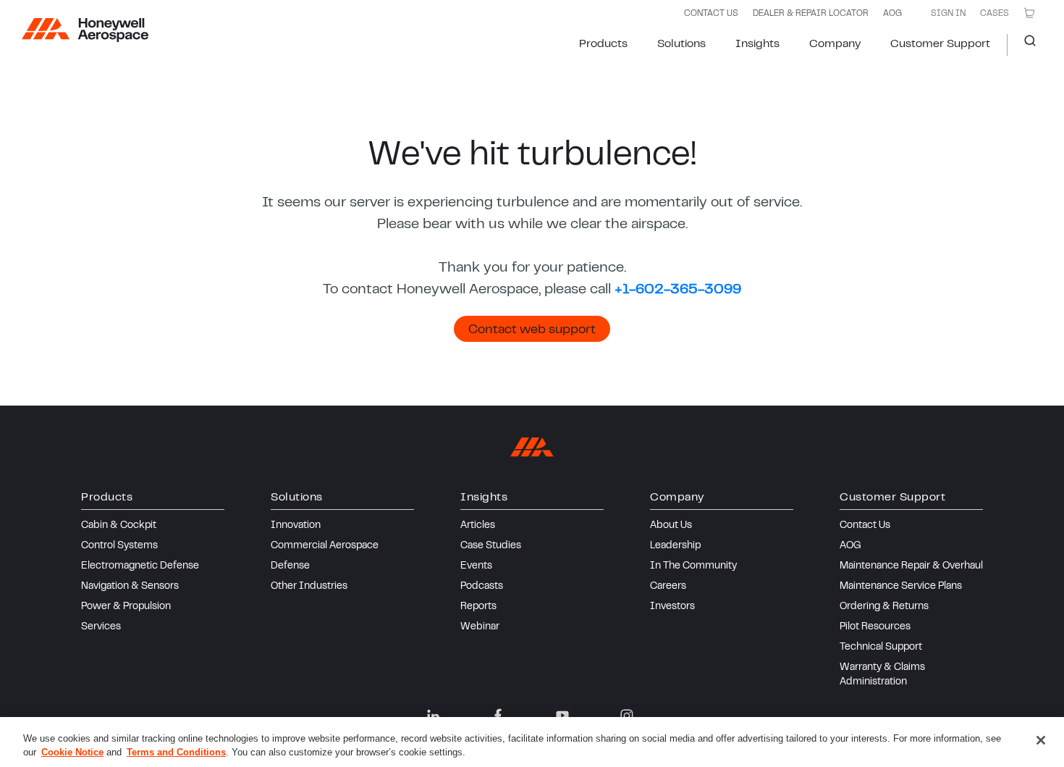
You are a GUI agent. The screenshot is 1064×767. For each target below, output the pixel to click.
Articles (477, 525)
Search (1024, 45)
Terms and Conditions (176, 752)
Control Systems (119, 546)
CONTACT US (711, 13)
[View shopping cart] (1029, 13)
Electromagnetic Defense (140, 566)
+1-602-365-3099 (678, 290)
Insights (757, 44)
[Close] (1041, 740)
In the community (693, 566)
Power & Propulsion (126, 607)
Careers (668, 586)
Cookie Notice (72, 752)
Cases (994, 13)
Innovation (296, 525)
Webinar (479, 627)
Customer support (940, 44)
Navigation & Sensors (130, 586)
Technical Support (881, 647)
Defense (290, 566)
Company (835, 44)
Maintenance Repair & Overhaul (911, 566)
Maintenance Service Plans (901, 586)
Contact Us (865, 525)
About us (671, 525)
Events (476, 566)
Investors (672, 607)
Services (101, 627)
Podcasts (481, 586)
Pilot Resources (875, 627)
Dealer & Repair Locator (811, 13)
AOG (892, 13)
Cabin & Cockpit (118, 525)
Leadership (675, 546)
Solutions (681, 44)
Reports (478, 607)
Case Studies (490, 546)
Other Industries (309, 586)
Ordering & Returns (884, 607)
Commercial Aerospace (325, 546)
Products (603, 44)
